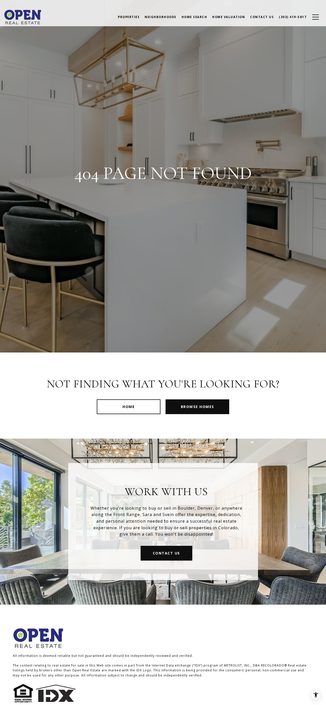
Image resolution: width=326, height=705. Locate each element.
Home (129, 406)
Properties (129, 17)
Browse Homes (197, 406)
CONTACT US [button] (166, 553)
